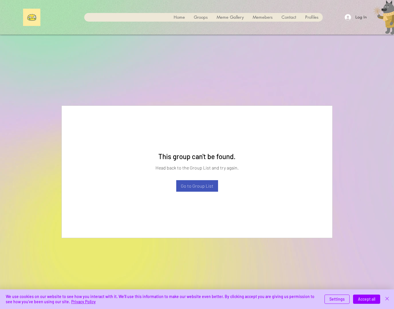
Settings (337, 299)
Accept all (366, 299)
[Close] (387, 299)
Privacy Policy (83, 301)
